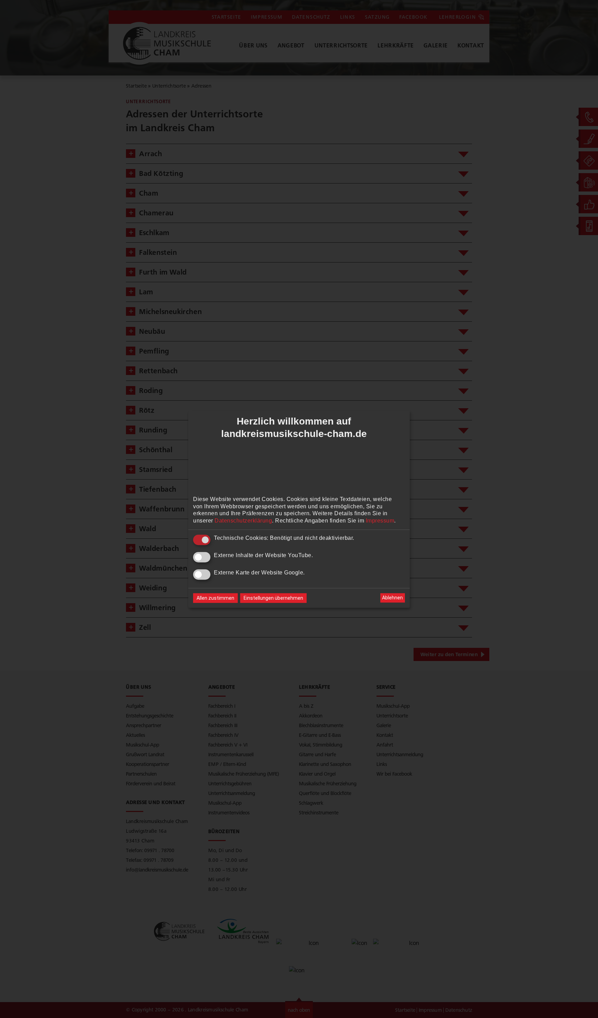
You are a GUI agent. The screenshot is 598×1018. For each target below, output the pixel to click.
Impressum (380, 521)
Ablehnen (392, 597)
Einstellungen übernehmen (273, 598)
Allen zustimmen (215, 598)
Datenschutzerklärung (243, 521)
